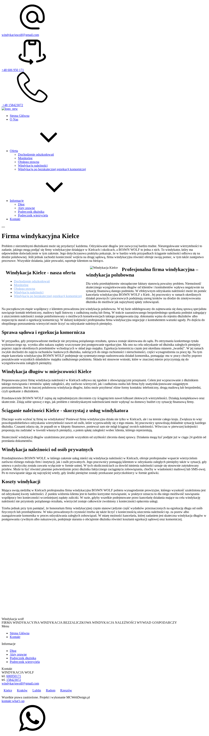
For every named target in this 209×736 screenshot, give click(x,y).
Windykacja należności (33, 165)
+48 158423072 (12, 105)
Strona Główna (19, 633)
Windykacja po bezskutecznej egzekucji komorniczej (52, 169)
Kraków (22, 690)
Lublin (36, 690)
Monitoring (25, 158)
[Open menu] (3, 227)
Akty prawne (26, 208)
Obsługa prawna (28, 162)
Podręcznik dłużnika (31, 211)
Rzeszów (66, 690)
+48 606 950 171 (13, 70)
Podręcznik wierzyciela (33, 215)
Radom (50, 690)
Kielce (8, 690)
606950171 (13, 676)
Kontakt (15, 637)
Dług (21, 204)
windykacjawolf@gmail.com (20, 35)
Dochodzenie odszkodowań (36, 154)
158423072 (13, 679)
